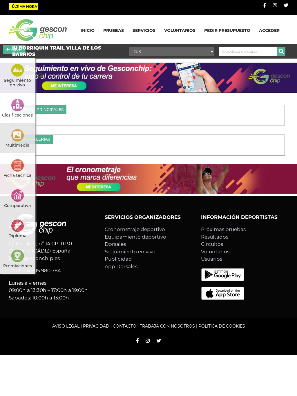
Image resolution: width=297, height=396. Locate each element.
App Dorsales (121, 266)
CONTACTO (124, 326)
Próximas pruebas (223, 229)
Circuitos (212, 244)
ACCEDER (269, 30)
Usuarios (211, 259)
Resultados (214, 237)
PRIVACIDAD (96, 326)
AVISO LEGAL (65, 326)
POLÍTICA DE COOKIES (221, 326)
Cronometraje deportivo (135, 229)
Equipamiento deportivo (135, 237)
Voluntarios (215, 252)
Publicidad (118, 259)
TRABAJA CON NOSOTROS (167, 326)
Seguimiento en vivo (130, 252)
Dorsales (115, 244)
